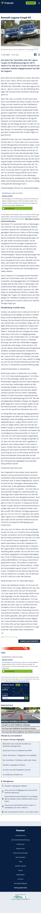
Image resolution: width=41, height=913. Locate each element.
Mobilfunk (31, 3)
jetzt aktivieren (9, 208)
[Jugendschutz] (20, 897)
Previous (2, 31)
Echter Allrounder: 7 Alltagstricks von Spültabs (20, 755)
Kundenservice (20, 835)
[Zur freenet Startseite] (7, 2)
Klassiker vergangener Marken (14, 765)
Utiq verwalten (21, 857)
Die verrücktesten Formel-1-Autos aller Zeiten (21, 812)
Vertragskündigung (20, 883)
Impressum (20, 844)
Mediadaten (20, 875)
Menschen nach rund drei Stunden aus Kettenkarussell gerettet (17, 745)
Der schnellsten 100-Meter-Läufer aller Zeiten (20, 760)
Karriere (20, 879)
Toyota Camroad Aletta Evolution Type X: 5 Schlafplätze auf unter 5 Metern (20, 806)
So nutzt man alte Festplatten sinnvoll (16, 770)
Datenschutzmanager (20, 853)
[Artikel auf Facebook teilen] (35, 54)
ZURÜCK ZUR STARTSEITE (29, 641)
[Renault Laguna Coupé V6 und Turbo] (20, 33)
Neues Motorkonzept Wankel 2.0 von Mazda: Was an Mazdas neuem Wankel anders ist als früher (21, 798)
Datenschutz (20, 848)
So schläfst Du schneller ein (13, 774)
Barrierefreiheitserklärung (21, 840)
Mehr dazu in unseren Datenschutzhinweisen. (18, 681)
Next (38, 31)
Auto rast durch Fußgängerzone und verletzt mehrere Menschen (20, 791)
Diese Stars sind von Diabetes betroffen (17, 750)
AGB (20, 861)
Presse (20, 870)
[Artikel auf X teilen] (39, 54)
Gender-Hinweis (20, 866)
